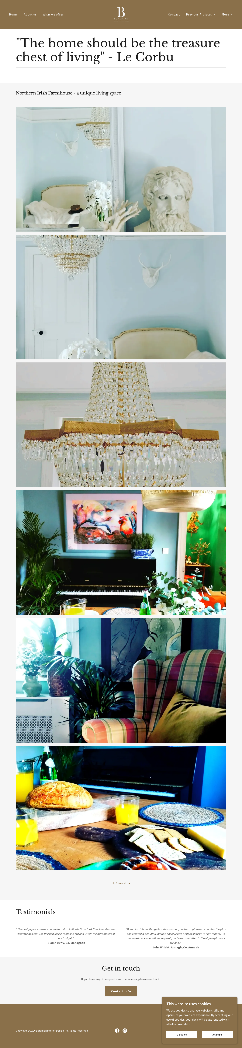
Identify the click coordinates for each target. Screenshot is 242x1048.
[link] (121, 14)
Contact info (121, 991)
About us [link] (30, 14)
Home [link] (13, 14)
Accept (217, 1034)
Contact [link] (174, 14)
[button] (201, 14)
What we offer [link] (53, 14)
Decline (182, 1034)
